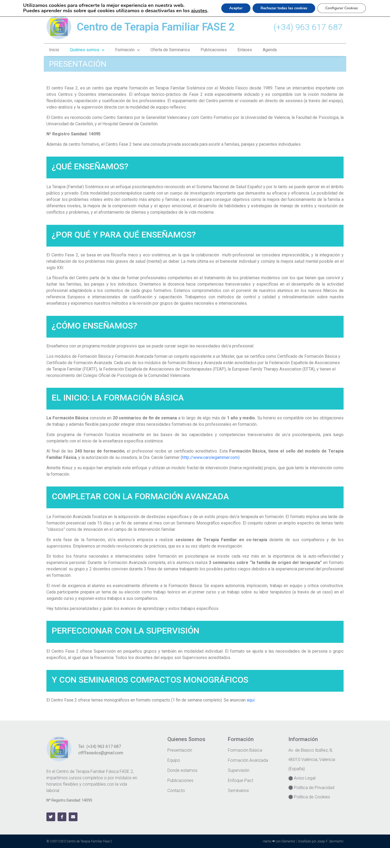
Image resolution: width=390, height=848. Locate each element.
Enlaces (244, 49)
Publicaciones (214, 49)
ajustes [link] (199, 10)
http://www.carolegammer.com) (211, 457)
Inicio (54, 49)
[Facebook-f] (62, 816)
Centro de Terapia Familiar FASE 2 (156, 27)
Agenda (270, 49)
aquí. (251, 700)
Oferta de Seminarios (170, 49)
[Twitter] (50, 816)
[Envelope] (73, 816)
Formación (125, 49)
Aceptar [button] (235, 8)
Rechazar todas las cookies (284, 8)
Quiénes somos (84, 49)
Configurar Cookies (341, 8)
